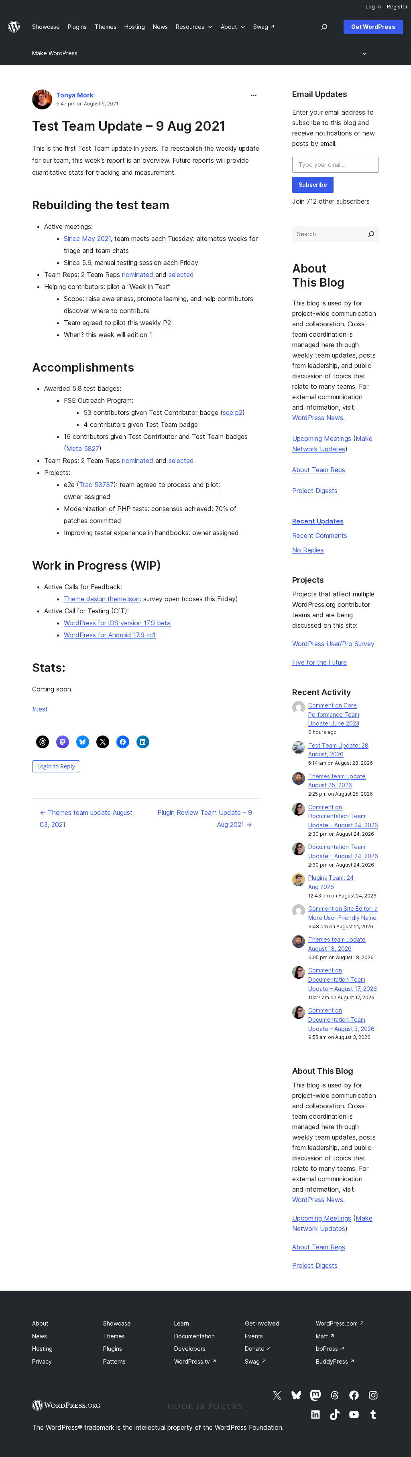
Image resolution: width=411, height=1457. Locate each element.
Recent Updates (318, 521)
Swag (256, 1361)
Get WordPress (373, 26)
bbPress (330, 1348)
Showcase (117, 1323)
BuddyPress (335, 1361)
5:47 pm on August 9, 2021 (87, 104)
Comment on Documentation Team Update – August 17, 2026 (342, 979)
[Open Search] (324, 27)
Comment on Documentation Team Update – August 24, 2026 (343, 816)
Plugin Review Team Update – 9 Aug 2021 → (204, 818)
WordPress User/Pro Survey (333, 644)
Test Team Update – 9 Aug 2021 (129, 126)
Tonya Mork (75, 95)
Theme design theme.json (102, 599)
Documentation (194, 1336)
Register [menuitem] (397, 6)
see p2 (232, 412)
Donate (258, 1348)
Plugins (112, 1348)
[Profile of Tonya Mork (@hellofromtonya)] (42, 101)
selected (181, 275)
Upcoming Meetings (321, 438)
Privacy (42, 1361)
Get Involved (262, 1323)
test (40, 709)
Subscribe (313, 184)
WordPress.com (340, 1323)
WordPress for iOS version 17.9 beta (117, 623)
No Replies (308, 550)
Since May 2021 (87, 238)
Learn (181, 1323)
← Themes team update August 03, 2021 (86, 818)
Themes (114, 1336)
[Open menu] (366, 53)
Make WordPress (54, 53)
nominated (137, 275)
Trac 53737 (96, 485)
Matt (325, 1336)
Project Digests (315, 491)
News (39, 1336)
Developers (190, 1348)
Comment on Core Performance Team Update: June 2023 (333, 714)
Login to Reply (56, 766)
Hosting (42, 1348)
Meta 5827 (82, 449)
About (40, 1323)
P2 (167, 323)
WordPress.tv (195, 1361)
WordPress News (317, 418)
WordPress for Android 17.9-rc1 (110, 635)
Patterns (114, 1361)
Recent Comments (319, 535)
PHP (124, 509)
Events (254, 1336)
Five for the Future (319, 662)
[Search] (371, 234)
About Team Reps (318, 470)
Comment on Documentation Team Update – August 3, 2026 (341, 1019)
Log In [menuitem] (373, 6)
